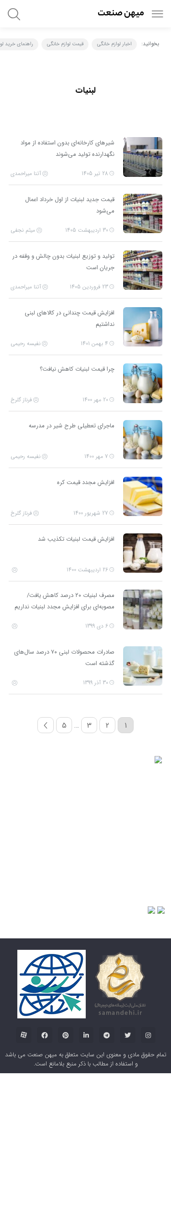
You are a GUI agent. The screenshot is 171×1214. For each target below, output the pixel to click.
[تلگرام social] (106, 1081)
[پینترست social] (65, 1081)
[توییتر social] (127, 1081)
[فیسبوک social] (44, 1081)
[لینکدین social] (86, 1081)
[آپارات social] (23, 1081)
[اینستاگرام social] (148, 1081)
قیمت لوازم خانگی (65, 44)
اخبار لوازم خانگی (114, 44)
